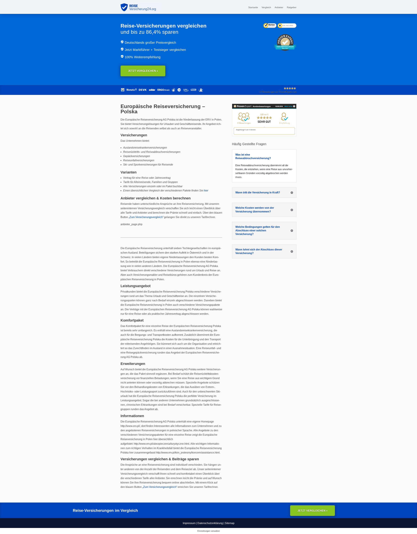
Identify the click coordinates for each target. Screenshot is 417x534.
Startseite (253, 7)
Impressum (189, 523)
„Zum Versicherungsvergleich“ (146, 217)
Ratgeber (291, 7)
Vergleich (266, 7)
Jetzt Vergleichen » (143, 70)
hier (206, 190)
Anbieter (279, 7)
